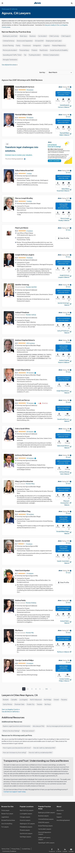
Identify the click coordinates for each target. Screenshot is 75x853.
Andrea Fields (20, 600)
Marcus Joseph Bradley (24, 198)
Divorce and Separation (25, 41)
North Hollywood (36, 700)
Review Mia (30, 633)
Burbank (6, 700)
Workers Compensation (51, 55)
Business (33, 36)
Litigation (46, 45)
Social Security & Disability (59, 50)
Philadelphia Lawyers (26, 827)
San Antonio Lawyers (26, 833)
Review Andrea (31, 603)
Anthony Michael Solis (23, 455)
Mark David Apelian (22, 570)
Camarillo (14, 700)
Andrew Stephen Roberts (25, 340)
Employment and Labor (54, 41)
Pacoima (64, 700)
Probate (34, 50)
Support (59, 817)
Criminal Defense (8, 41)
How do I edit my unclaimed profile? (40, 752)
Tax (25, 55)
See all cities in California (10, 711)
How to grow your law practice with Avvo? (17, 748)
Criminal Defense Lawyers (46, 819)
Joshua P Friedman (22, 312)
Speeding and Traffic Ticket (12, 55)
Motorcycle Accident (10, 50)
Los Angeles (23, 700)
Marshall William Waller (23, 114)
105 (46, 689)
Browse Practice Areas (8, 820)
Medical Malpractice (59, 45)
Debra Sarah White (22, 428)
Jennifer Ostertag (22, 285)
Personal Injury (24, 50)
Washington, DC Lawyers (27, 823)
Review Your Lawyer (7, 813)
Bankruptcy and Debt (10, 36)
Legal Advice (5, 817)
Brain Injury (23, 36)
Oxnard (56, 700)
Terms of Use (5, 849)
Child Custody (54, 36)
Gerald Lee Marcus (22, 400)
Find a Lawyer (5, 810)
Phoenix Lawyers (25, 830)
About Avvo (60, 810)
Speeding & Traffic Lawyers (46, 842)
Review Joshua (31, 315)
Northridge (47, 700)
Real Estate (44, 50)
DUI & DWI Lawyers (43, 822)
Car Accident (42, 36)
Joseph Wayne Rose (22, 370)
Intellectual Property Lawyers (44, 838)
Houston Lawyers (25, 820)
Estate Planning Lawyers (45, 826)
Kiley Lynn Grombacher (24, 481)
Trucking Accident (35, 55)
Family (18, 45)
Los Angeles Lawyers (26, 813)
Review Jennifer (31, 287)
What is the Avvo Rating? (11, 731)
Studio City (30, 704)
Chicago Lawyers (25, 817)
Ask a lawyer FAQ (38, 726)
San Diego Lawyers (25, 837)
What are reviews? (28, 731)
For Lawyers (5, 827)
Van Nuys (47, 704)
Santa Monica (7, 704)
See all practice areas (9, 65)
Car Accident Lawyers (44, 829)
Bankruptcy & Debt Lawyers (46, 812)
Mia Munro (19, 630)
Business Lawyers (43, 816)
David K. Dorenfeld (22, 541)
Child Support (66, 36)
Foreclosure (27, 45)
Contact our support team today (15, 792)
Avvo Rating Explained (63, 820)
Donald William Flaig (22, 511)
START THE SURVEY (54, 160)
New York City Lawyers (26, 810)
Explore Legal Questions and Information (16, 726)
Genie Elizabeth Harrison (24, 87)
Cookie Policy (26, 849)
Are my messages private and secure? (59, 726)
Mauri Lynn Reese (21, 228)
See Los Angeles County (10, 709)
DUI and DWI (39, 41)
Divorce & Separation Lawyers (44, 833)
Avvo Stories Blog (6, 823)
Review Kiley (30, 484)
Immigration (37, 45)
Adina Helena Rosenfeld (24, 170)
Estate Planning (8, 45)
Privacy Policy (15, 849)
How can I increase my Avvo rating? (14, 752)
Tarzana (39, 704)
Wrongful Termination (10, 60)
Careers (59, 813)
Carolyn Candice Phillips (24, 660)
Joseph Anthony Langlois (24, 255)
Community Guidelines (9, 851)
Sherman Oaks (19, 704)
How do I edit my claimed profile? (44, 748)
